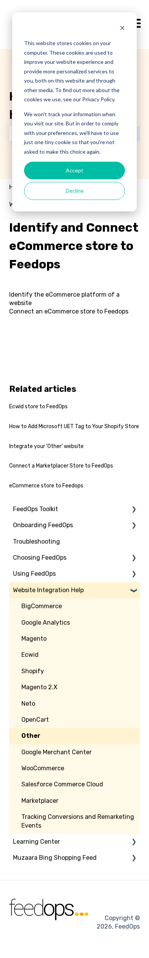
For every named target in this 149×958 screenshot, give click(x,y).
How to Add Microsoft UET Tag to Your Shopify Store (74, 426)
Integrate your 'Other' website (46, 446)
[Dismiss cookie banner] (122, 29)
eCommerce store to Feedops (46, 485)
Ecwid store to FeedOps (38, 406)
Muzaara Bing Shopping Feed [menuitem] (55, 857)
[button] (134, 510)
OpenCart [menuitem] (35, 719)
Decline (75, 190)
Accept (74, 170)
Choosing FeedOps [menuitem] (39, 557)
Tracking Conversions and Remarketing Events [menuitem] (77, 821)
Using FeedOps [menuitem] (34, 573)
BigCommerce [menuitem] (41, 606)
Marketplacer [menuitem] (39, 800)
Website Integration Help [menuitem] (48, 590)
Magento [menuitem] (34, 638)
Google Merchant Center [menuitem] (56, 752)
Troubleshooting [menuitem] (36, 541)
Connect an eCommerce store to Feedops (68, 311)
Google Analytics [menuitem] (45, 622)
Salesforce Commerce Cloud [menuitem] (62, 784)
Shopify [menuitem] (32, 671)
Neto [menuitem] (28, 703)
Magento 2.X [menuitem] (39, 687)
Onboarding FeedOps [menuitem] (43, 525)
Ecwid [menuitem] (30, 654)
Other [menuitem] (30, 735)
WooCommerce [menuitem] (42, 768)
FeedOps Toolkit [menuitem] (35, 509)
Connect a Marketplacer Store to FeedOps (61, 466)
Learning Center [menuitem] (36, 841)
